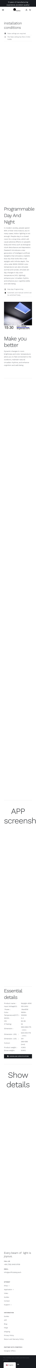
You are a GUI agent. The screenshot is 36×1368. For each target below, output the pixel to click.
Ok (18, 1364)
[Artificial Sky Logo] (18, 9)
